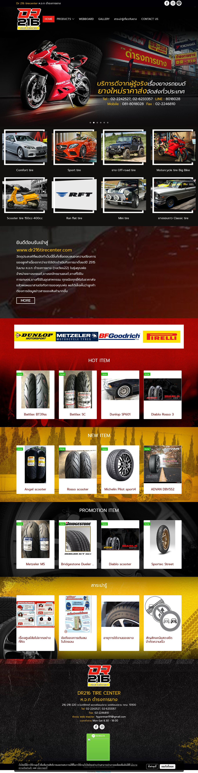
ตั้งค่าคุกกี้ (152, 766)
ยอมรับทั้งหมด (167, 766)
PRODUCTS (64, 19)
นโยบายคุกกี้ (42, 768)
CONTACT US (149, 19)
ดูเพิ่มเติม (24, 647)
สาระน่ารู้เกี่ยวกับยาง (125, 19)
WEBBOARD (86, 19)
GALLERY (104, 19)
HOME (48, 19)
